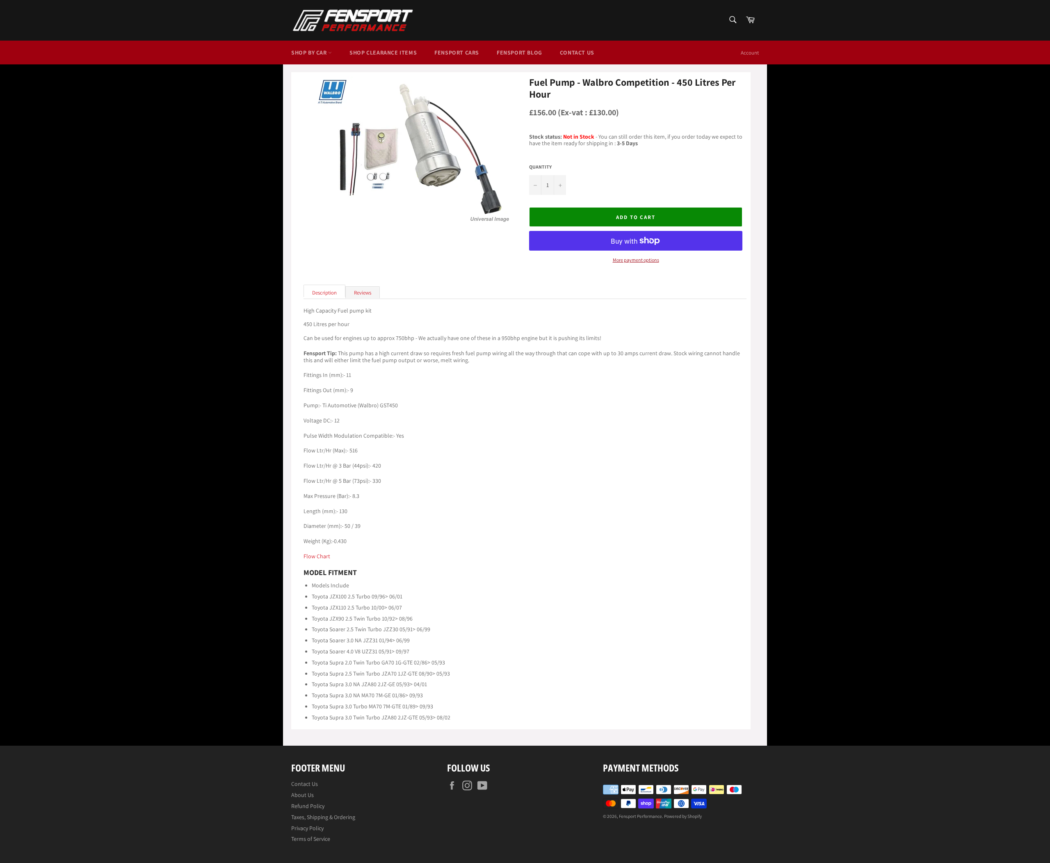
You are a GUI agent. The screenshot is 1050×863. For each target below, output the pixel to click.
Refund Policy (307, 806)
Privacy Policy (307, 828)
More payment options (636, 260)
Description (324, 292)
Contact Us (577, 52)
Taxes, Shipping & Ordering (323, 817)
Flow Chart (317, 556)
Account (750, 52)
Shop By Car (309, 52)
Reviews (362, 292)
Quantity (540, 167)
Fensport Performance (640, 816)
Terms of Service (310, 838)
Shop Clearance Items (383, 52)
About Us (302, 795)
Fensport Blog (519, 52)
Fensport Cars (456, 52)
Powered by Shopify (683, 816)
